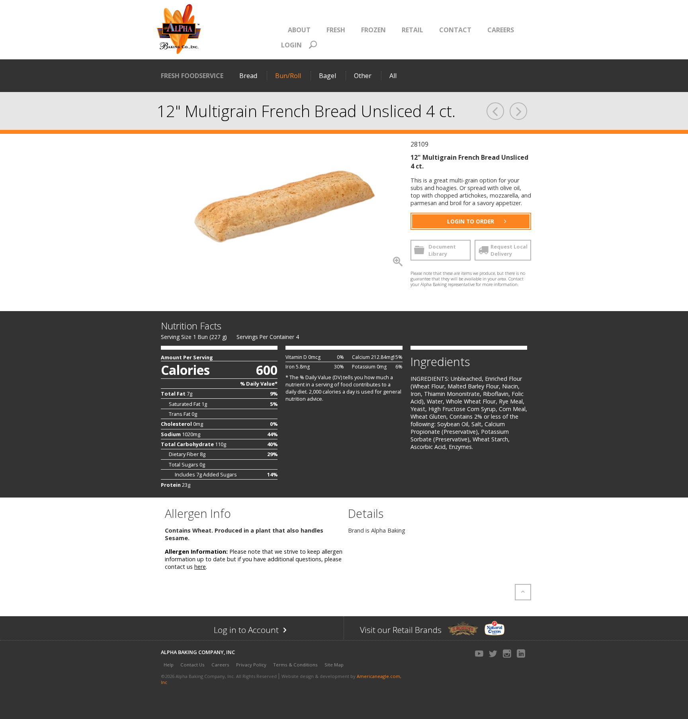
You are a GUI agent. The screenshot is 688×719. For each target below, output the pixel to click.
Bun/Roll (288, 75)
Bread (248, 75)
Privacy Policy (251, 665)
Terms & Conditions (295, 665)
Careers (220, 665)
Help (169, 665)
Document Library (442, 250)
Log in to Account (262, 631)
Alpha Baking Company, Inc (198, 652)
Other (362, 75)
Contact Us (192, 665)
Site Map (334, 665)
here (200, 566)
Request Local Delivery (509, 250)
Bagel (327, 75)
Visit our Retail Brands (401, 629)
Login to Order (470, 221)
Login (291, 45)
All (393, 75)
